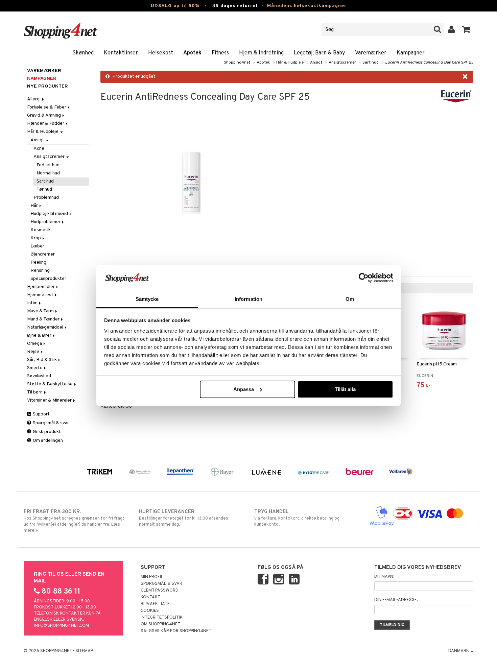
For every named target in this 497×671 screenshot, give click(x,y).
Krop (36, 238)
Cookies (150, 611)
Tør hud (44, 189)
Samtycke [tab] (147, 299)
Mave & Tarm (41, 311)
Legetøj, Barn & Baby (319, 53)
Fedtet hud (48, 165)
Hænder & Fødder (46, 123)
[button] (466, 29)
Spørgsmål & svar (50, 423)
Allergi (34, 99)
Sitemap (84, 651)
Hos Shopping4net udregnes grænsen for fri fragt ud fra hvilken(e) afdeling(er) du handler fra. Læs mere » (74, 521)
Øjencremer (42, 254)
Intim (33, 303)
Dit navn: (384, 576)
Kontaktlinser (121, 53)
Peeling (38, 262)
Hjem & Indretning (261, 53)
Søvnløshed (39, 376)
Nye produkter (47, 86)
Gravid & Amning (44, 115)
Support (41, 414)
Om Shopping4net (160, 624)
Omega (35, 343)
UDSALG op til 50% (175, 6)
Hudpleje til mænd (49, 214)
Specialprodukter (48, 279)
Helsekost (160, 53)
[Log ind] (451, 29)
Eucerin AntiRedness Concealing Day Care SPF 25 (429, 62)
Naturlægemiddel (45, 327)
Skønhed (83, 53)
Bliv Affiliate (155, 604)
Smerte (35, 368)
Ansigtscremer (342, 62)
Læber (37, 246)
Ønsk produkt (46, 432)
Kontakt (150, 597)
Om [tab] (350, 299)
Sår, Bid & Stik (42, 360)
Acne (38, 148)
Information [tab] (248, 299)
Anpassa (243, 389)
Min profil (152, 577)
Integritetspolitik (162, 617)
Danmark (459, 651)
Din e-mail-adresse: (396, 600)
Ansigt (316, 62)
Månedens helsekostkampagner (307, 6)
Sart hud (370, 62)
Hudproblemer (46, 222)
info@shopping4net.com (61, 625)
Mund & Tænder (44, 319)
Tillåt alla (345, 389)
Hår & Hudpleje (290, 62)
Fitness (220, 53)
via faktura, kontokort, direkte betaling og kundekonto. (296, 518)
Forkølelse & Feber (47, 107)
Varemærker (370, 53)
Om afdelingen (47, 441)
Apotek (192, 53)
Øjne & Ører (39, 335)
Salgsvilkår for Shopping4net (176, 631)
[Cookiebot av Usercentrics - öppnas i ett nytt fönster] (363, 278)
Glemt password (160, 590)
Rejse (33, 352)
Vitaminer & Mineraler (50, 400)
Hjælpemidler (41, 287)
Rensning (40, 270)
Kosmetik (40, 230)
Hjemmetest (40, 295)
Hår (34, 206)
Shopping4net (237, 62)
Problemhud (46, 197)
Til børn (35, 392)
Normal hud (48, 173)
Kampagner (411, 53)
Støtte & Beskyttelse (50, 384)
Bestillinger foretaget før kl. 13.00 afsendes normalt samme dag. (183, 518)
